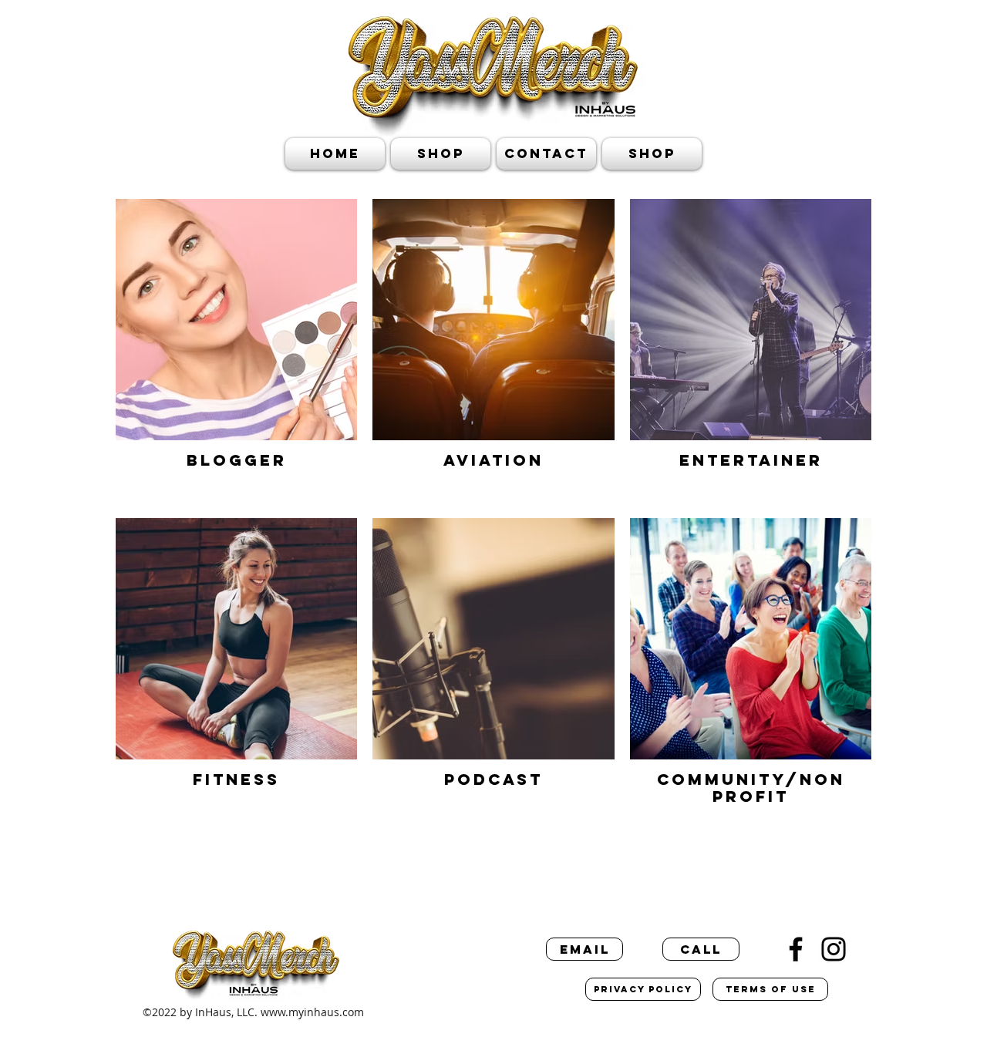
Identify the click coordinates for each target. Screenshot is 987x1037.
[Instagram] (833, 949)
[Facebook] (796, 949)
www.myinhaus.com (312, 1012)
